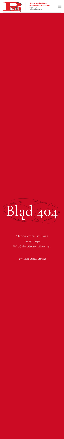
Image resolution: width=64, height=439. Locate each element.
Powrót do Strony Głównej (32, 259)
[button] (59, 6)
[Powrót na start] (26, 6)
